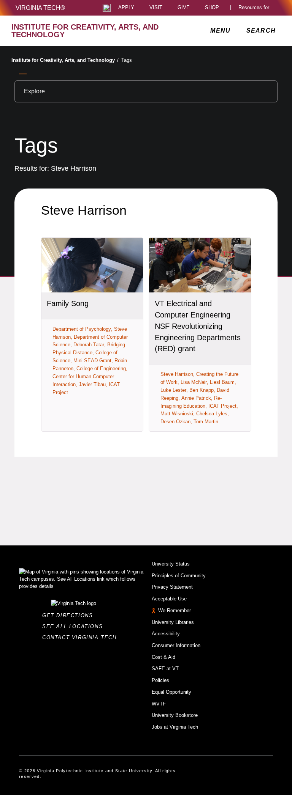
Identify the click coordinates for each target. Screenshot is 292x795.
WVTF (159, 704)
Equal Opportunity (171, 692)
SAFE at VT (165, 668)
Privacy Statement (172, 587)
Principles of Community (179, 575)
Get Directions (69, 615)
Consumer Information (176, 645)
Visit (155, 7)
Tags (126, 60)
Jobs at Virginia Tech (175, 727)
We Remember (174, 610)
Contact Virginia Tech (81, 637)
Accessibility (166, 633)
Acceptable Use (169, 599)
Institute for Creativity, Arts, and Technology (65, 60)
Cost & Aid (163, 657)
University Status (171, 564)
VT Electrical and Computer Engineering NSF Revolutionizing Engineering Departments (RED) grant (198, 326)
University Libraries (173, 622)
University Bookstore (175, 715)
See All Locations (74, 626)
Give (184, 7)
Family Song (68, 303)
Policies (160, 680)
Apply (126, 7)
